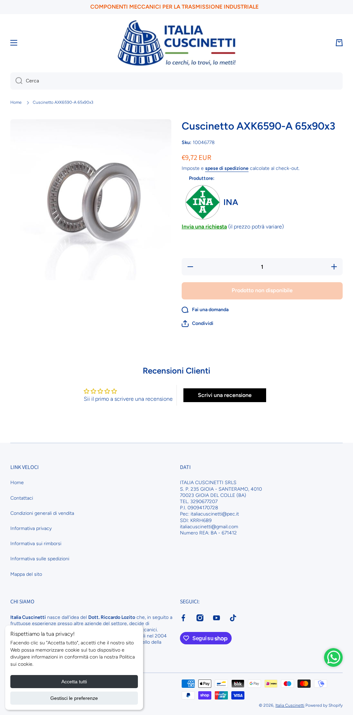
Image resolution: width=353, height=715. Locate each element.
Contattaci (21, 498)
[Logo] (176, 43)
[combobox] (176, 81)
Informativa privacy (31, 528)
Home (16, 102)
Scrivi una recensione (225, 395)
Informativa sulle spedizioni (39, 559)
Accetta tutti (74, 681)
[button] (197, 323)
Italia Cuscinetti (289, 705)
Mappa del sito (26, 574)
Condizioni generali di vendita (42, 513)
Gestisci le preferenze (74, 698)
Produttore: (201, 178)
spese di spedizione (227, 168)
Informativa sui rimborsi (35, 544)
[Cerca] (16, 81)
